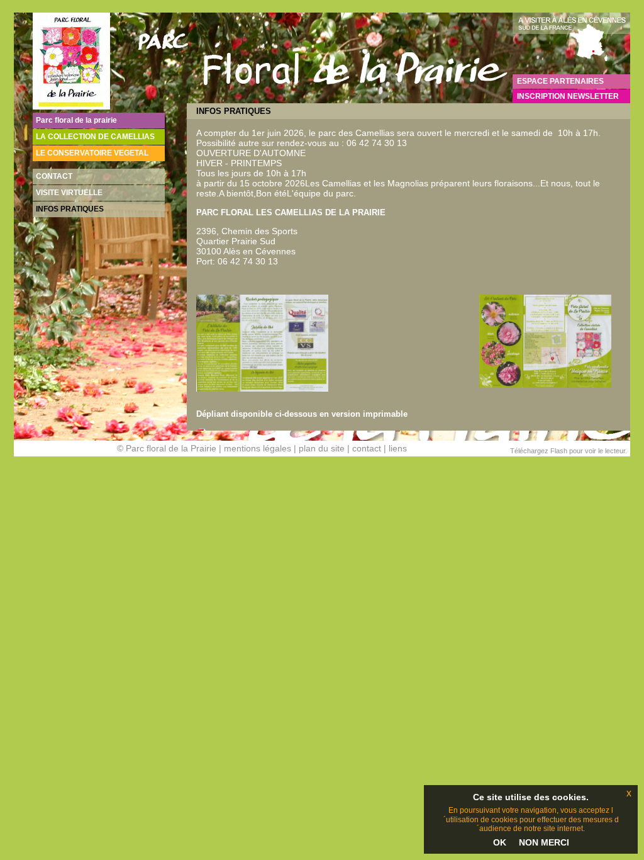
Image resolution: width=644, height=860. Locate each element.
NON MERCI (544, 842)
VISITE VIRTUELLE (69, 192)
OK (499, 842)
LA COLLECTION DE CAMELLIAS (95, 136)
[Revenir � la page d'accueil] (71, 106)
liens (398, 448)
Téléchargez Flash (538, 451)
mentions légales (257, 448)
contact (366, 448)
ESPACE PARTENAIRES (560, 81)
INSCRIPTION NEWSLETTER (568, 96)
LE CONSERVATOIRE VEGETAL (92, 153)
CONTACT (54, 176)
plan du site (322, 448)
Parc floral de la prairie (76, 120)
